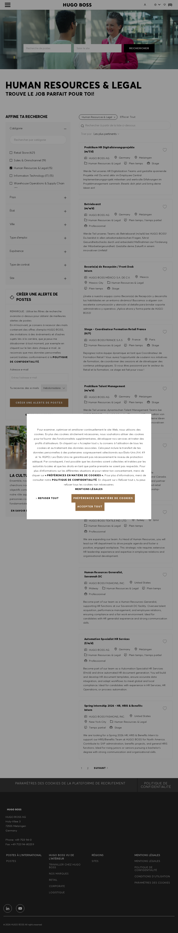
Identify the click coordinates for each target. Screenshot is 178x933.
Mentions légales (89, 489)
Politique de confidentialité (74, 480)
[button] (103, 498)
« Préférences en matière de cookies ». (74, 475)
